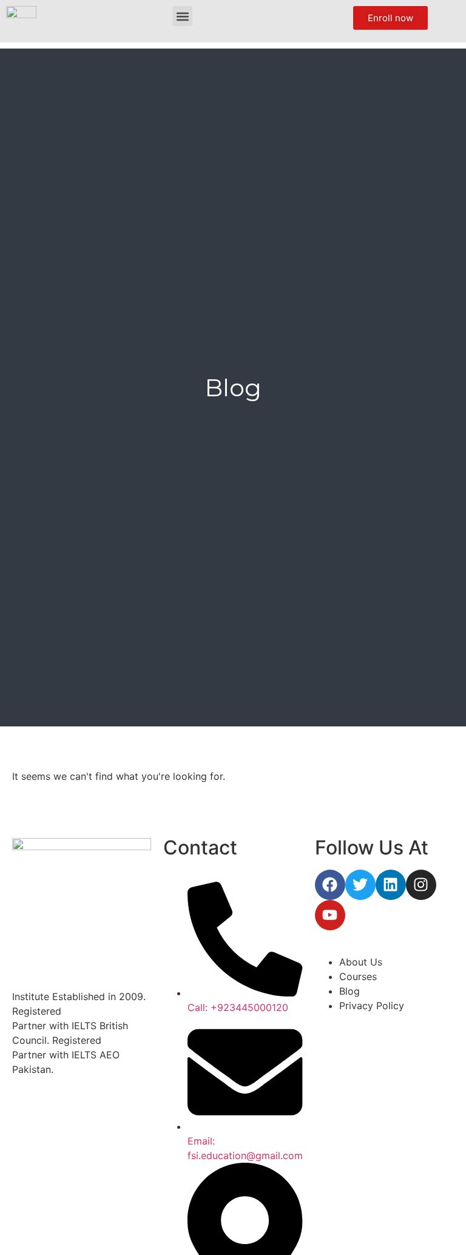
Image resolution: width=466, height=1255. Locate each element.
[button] (182, 16)
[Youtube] (330, 915)
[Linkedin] (391, 885)
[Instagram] (421, 885)
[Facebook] (330, 885)
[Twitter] (360, 885)
